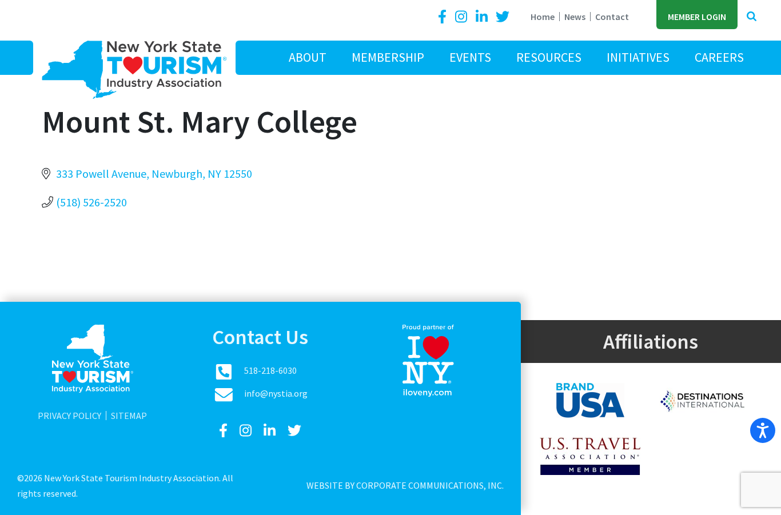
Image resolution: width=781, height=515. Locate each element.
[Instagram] (462, 17)
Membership (388, 57)
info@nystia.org (276, 393)
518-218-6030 (270, 370)
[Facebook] (444, 17)
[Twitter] (502, 17)
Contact (612, 16)
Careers (719, 57)
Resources (548, 57)
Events (470, 57)
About (307, 57)
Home (543, 16)
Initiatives (638, 57)
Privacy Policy (69, 415)
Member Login (697, 16)
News (574, 16)
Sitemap (129, 415)
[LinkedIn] (483, 17)
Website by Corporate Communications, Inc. (405, 485)
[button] (751, 17)
